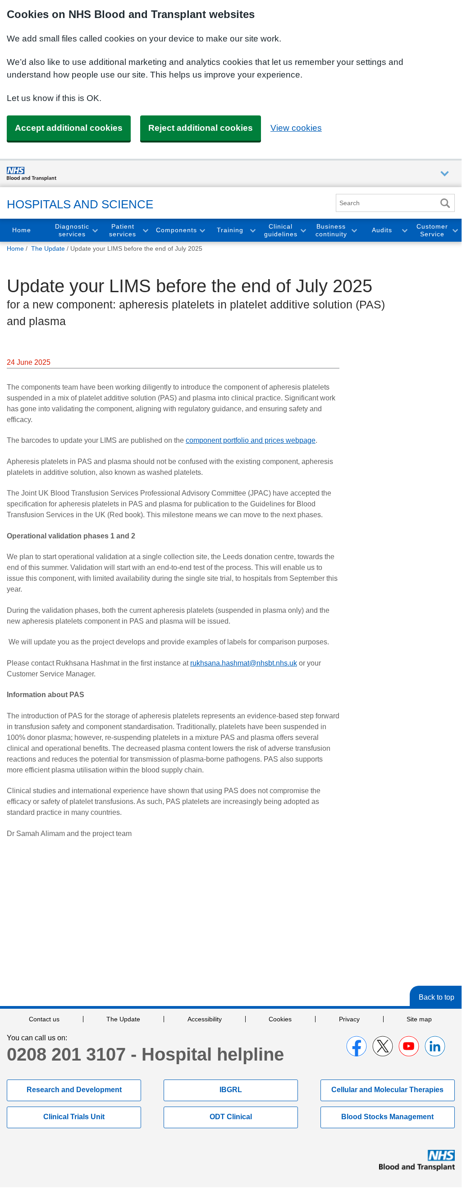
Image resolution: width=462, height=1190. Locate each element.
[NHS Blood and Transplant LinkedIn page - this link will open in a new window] (435, 1046)
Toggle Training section (252, 230)
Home (21, 230)
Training (230, 230)
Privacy (349, 1019)
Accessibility (205, 1019)
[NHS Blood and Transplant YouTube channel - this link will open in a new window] (409, 1046)
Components (176, 230)
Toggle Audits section (404, 230)
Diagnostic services (72, 230)
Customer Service (432, 230)
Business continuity (331, 230)
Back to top (436, 997)
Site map (419, 1019)
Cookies (280, 1019)
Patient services (122, 230)
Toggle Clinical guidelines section (303, 230)
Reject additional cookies (200, 128)
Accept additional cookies (69, 128)
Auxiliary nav (445, 174)
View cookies (296, 128)
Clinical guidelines (280, 230)
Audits (382, 230)
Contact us (44, 1019)
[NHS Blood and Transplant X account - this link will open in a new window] (382, 1046)
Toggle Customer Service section (455, 230)
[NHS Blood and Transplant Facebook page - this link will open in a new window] (356, 1046)
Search (444, 203)
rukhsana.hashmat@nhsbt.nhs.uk (243, 663)
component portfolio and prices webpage (251, 440)
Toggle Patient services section (145, 230)
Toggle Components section (202, 230)
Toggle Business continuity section (354, 230)
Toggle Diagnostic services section (94, 230)
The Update (123, 1019)
